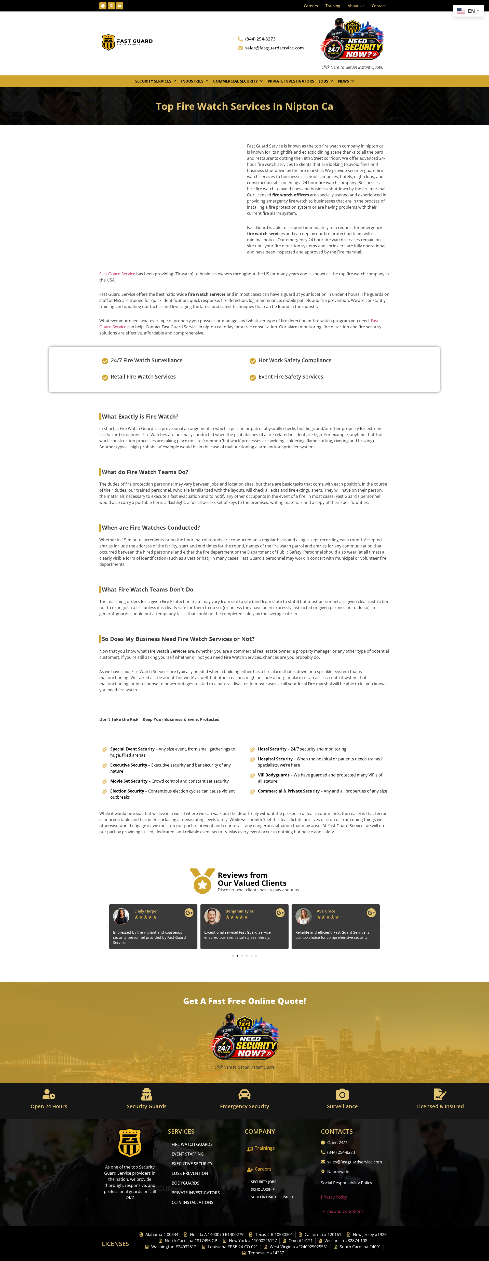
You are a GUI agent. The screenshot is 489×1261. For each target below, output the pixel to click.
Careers (311, 5)
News (343, 81)
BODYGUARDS (185, 1183)
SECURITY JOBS (263, 1181)
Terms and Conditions (342, 1211)
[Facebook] (102, 5)
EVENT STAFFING (188, 1154)
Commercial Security (235, 81)
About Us (356, 5)
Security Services (153, 81)
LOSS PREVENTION (190, 1173)
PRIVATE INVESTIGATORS (196, 1193)
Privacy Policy (334, 1197)
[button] (156, 81)
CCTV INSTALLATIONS (192, 1202)
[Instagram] (111, 5)
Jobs (323, 81)
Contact (379, 5)
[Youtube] (119, 5)
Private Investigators (291, 81)
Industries (192, 81)
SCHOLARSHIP (263, 1189)
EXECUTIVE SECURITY (192, 1163)
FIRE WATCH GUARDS (192, 1144)
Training (332, 5)
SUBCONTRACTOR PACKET (273, 1197)
